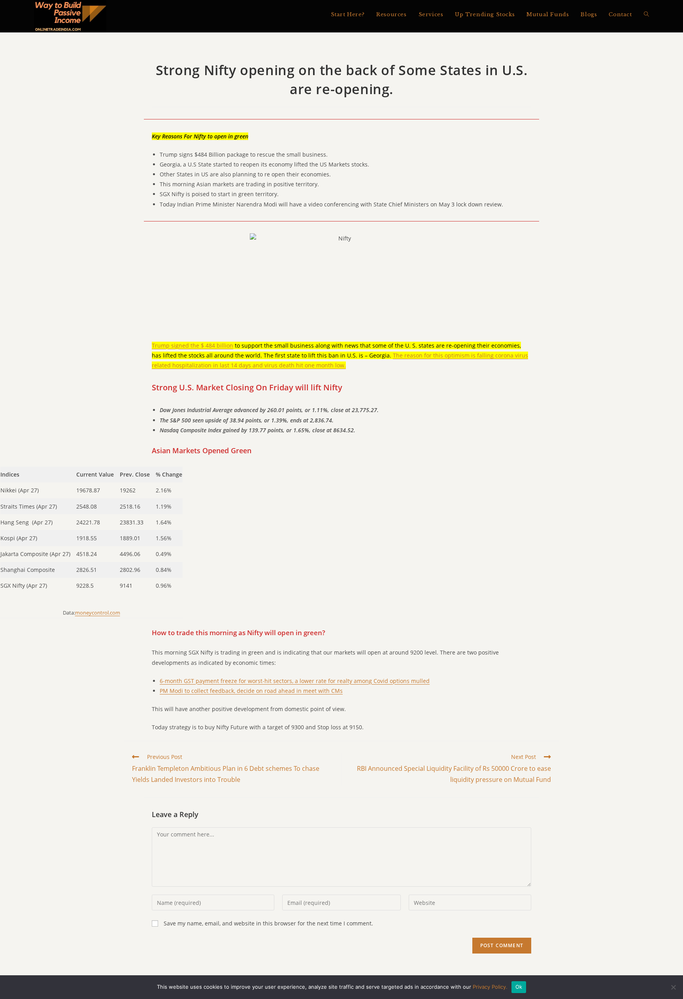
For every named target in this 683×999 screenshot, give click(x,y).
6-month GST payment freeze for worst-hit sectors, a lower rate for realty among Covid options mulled (295, 681)
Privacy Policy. (490, 987)
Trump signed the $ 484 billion (192, 345)
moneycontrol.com (97, 612)
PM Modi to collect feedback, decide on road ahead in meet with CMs (251, 690)
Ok (519, 987)
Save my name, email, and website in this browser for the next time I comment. (268, 923)
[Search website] (646, 14)
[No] (673, 987)
